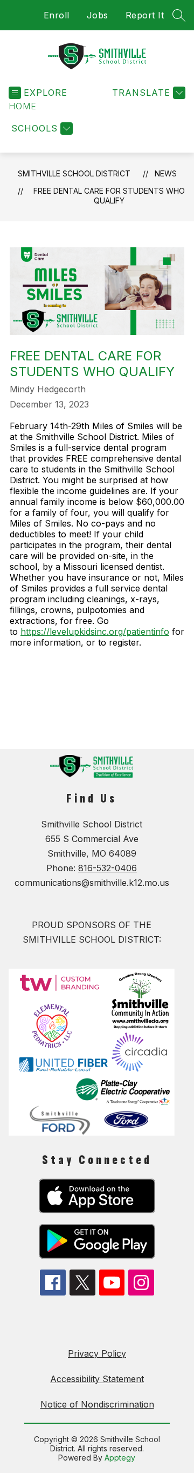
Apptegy (120, 1457)
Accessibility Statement (97, 1378)
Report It (145, 15)
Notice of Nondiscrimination (97, 1404)
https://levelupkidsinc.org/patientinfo (94, 631)
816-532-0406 (107, 868)
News (166, 173)
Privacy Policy (97, 1353)
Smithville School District (74, 173)
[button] (23, 106)
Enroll (57, 15)
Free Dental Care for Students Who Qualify (109, 195)
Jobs (97, 15)
